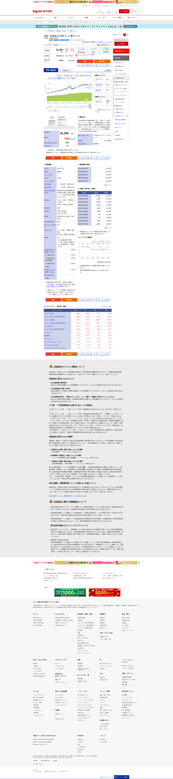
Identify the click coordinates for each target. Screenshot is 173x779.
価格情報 (80, 678)
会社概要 (124, 695)
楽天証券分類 (82, 143)
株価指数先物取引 (127, 677)
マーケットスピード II (84, 697)
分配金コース (48, 230)
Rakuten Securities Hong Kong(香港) (43, 739)
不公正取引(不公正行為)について (81, 573)
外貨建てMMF (119, 109)
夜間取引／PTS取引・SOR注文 (86, 645)
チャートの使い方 (53, 111)
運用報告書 (62, 119)
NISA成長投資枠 (49, 221)
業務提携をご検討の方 (128, 715)
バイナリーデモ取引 (127, 668)
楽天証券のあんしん (61, 625)
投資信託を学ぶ (119, 62)
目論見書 (62, 117)
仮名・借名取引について (108, 578)
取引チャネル (81, 720)
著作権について (48, 580)
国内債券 (80, 663)
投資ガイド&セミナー (61, 623)
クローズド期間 (49, 181)
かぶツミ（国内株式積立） (86, 628)
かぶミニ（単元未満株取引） (86, 623)
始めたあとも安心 (120, 123)
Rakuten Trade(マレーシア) (41, 744)
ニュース (102, 702)
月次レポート (63, 125)
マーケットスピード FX (84, 705)
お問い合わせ (103, 726)
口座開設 (121, 44)
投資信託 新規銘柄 (120, 119)
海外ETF (102, 628)
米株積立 (102, 623)
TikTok (79, 752)
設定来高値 (47, 184)
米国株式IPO (103, 625)
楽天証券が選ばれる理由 (62, 617)
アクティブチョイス (121, 95)
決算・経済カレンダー (106, 710)
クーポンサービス (38, 715)
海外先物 (124, 684)
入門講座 (102, 668)
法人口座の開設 (37, 625)
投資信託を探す (119, 78)
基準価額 (47, 132)
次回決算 (70, 60)
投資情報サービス (38, 700)
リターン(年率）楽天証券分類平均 (54, 316)
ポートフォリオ (104, 715)
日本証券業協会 (40, 755)
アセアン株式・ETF (105, 639)
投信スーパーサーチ (121, 85)
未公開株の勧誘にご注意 (79, 575)
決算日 (46, 178)
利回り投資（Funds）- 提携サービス (84, 669)
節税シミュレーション (61, 682)
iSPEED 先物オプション (84, 715)
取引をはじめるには (105, 663)
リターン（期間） (49, 319)
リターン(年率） (49, 313)
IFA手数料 (92, 55)
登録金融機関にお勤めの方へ (51, 578)
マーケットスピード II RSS (85, 700)
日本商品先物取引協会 (63, 755)
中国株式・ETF (104, 636)
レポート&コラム (104, 705)
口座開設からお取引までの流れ (64, 620)
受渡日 (46, 216)
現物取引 (80, 620)
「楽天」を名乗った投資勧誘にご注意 (112, 575)
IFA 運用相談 (126, 710)
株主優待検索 (103, 697)
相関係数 (47, 335)
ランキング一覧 (119, 102)
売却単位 (47, 211)
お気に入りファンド (106, 777)
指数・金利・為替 (105, 695)
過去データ (107, 185)
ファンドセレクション (121, 91)
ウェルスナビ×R (60, 666)
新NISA (35, 663)
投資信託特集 (119, 139)
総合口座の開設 (37, 620)
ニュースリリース (127, 697)
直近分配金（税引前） (51, 142)
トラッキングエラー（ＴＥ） (53, 341)
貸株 (79, 633)
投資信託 (51, 31)
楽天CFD (102, 677)
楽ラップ (57, 663)
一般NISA (36, 666)
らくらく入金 (59, 695)
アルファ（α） (49, 338)
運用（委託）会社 (83, 135)
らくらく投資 (59, 668)
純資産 (80, 140)
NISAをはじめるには (39, 673)
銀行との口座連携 (38, 697)
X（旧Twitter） (82, 747)
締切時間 (47, 208)
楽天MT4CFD (103, 680)
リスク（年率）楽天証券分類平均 (54, 329)
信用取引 (80, 630)
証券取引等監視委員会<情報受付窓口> (83, 578)
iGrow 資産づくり (83, 695)
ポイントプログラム (39, 695)
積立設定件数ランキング (99, 85)
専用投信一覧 (119, 112)
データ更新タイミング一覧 (103, 42)
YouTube (80, 742)
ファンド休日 (48, 174)
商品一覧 (57, 679)
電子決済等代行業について (129, 702)
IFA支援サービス (126, 712)
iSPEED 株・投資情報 (84, 710)
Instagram (80, 739)
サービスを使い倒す (121, 74)
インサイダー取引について (109, 573)
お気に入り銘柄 (104, 712)
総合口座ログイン (38, 617)
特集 (101, 707)
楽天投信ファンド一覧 (121, 116)
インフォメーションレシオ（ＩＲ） (55, 348)
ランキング (125, 628)
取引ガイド (118, 127)
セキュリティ (126, 700)
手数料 (46, 237)
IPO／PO (80, 640)
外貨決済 (35, 705)
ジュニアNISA (37, 671)
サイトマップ (126, 717)
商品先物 (124, 682)
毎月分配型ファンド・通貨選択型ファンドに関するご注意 (68, 496)
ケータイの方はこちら (84, 717)
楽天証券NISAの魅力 (39, 676)
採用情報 (124, 707)
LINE (79, 744)
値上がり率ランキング (98, 90)
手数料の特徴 (81, 617)
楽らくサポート (104, 729)
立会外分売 (81, 648)
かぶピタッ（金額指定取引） (86, 625)
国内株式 (55, 45)
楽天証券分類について (105, 44)
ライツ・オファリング (84, 653)
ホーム (45, 31)
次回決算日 (47, 146)
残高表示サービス (60, 700)
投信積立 (117, 135)
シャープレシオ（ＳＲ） (51, 345)
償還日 (46, 171)
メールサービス (37, 710)
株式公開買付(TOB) (83, 643)
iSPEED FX (81, 712)
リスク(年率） (48, 326)
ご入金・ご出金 (37, 702)
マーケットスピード (83, 702)
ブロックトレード (83, 650)
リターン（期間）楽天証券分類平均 (55, 323)
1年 (80, 49)
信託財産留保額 (49, 275)
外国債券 (80, 666)
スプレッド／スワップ (106, 666)
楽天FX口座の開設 (38, 623)
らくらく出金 (59, 697)
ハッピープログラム (61, 705)
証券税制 (35, 712)
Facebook (80, 749)
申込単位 (47, 200)
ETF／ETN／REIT (83, 638)
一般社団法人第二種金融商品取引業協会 (76, 755)
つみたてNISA (37, 668)
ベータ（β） (48, 332)
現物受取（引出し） (83, 681)
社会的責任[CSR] (127, 705)
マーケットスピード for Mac (86, 707)
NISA (116, 131)
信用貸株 (81, 635)
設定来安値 (47, 187)
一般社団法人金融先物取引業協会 (51, 755)
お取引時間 (36, 707)
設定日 (46, 168)
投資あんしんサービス (61, 702)
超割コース (58, 714)
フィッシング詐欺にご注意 (51, 575)
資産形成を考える (120, 66)
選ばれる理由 (119, 70)
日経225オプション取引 (129, 679)
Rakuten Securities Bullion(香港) (42, 742)
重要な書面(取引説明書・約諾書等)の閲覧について (57, 573)
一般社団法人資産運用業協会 (91, 755)
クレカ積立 (125, 625)
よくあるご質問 (104, 724)
